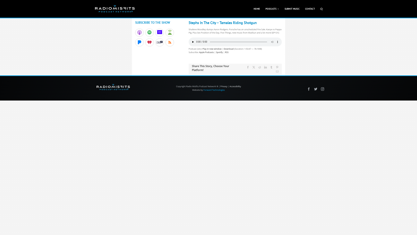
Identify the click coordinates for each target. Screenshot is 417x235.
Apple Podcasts (206, 52)
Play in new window (212, 48)
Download (229, 48)
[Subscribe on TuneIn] (159, 42)
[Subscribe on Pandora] (139, 42)
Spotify (219, 52)
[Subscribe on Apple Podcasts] (139, 33)
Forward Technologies (214, 89)
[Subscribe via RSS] (169, 42)
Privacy (223, 86)
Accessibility (235, 86)
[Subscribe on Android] (169, 33)
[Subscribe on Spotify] (149, 33)
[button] (321, 9)
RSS (227, 52)
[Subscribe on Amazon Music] (159, 33)
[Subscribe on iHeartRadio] (149, 42)
